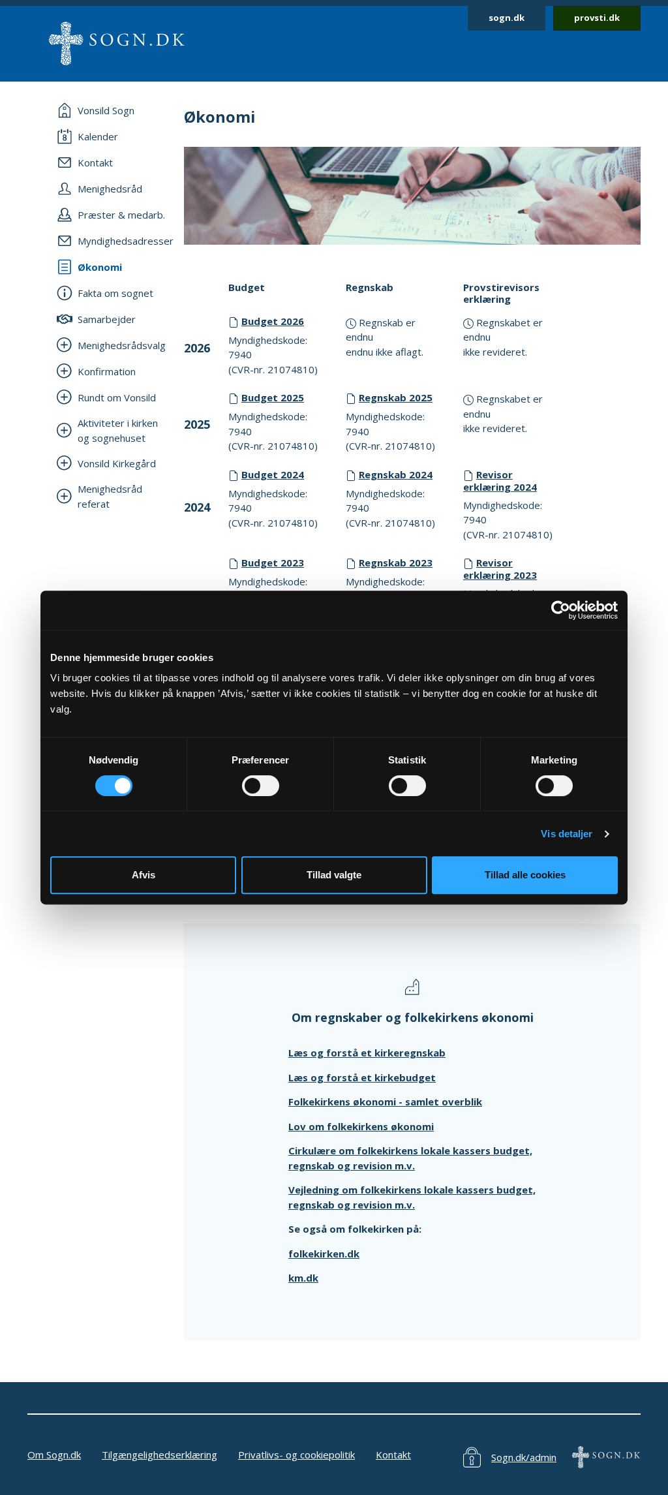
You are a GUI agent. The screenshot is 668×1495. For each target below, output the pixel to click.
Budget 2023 (272, 562)
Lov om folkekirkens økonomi (361, 1126)
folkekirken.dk (323, 1253)
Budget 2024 (272, 474)
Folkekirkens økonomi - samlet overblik (385, 1101)
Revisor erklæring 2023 (500, 568)
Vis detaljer (566, 833)
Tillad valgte (334, 874)
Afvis (143, 874)
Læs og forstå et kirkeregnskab (367, 1052)
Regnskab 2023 (396, 562)
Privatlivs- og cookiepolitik (296, 1454)
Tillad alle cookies (525, 874)
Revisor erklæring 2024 (500, 480)
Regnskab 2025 (396, 397)
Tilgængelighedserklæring (159, 1454)
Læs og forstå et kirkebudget (362, 1077)
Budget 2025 (272, 397)
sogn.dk (506, 17)
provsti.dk (597, 17)
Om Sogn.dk (54, 1454)
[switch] (260, 785)
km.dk (303, 1277)
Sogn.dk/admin (523, 1457)
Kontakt (393, 1454)
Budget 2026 (272, 321)
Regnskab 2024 (396, 474)
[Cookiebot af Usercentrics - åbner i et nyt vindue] (561, 610)
